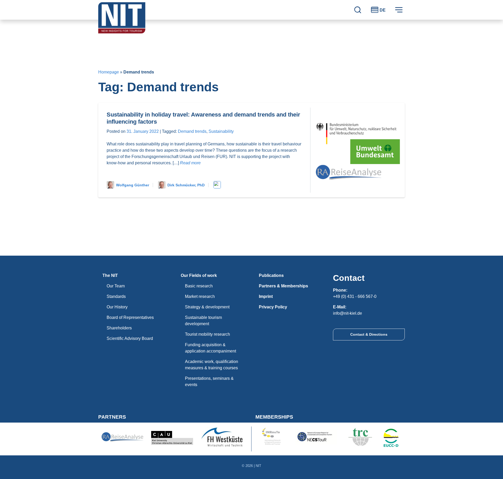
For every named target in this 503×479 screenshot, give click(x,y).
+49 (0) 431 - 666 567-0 (354, 296)
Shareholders (119, 328)
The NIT (110, 275)
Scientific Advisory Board (130, 338)
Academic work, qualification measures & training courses (211, 364)
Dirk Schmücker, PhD (186, 185)
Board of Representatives (130, 317)
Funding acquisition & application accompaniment (210, 348)
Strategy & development (207, 307)
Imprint (266, 296)
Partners (112, 417)
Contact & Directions (368, 334)
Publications (271, 275)
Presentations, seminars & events (209, 381)
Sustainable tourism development (203, 320)
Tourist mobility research (207, 334)
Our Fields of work (199, 275)
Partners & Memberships (283, 286)
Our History (117, 307)
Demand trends (192, 131)
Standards (116, 296)
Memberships (274, 417)
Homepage (108, 72)
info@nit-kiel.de (347, 313)
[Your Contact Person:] (218, 185)
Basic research (199, 286)
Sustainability (221, 131)
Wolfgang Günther (132, 185)
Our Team (116, 286)
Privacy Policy (273, 307)
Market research (200, 296)
